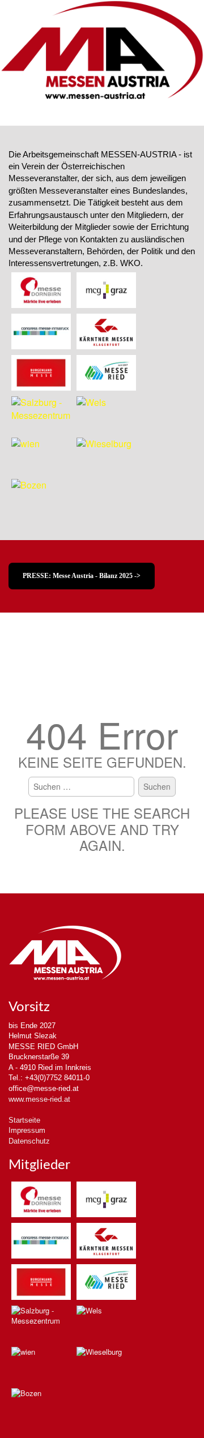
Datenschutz (29, 1141)
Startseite (24, 1120)
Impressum (26, 1130)
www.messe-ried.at (39, 1099)
